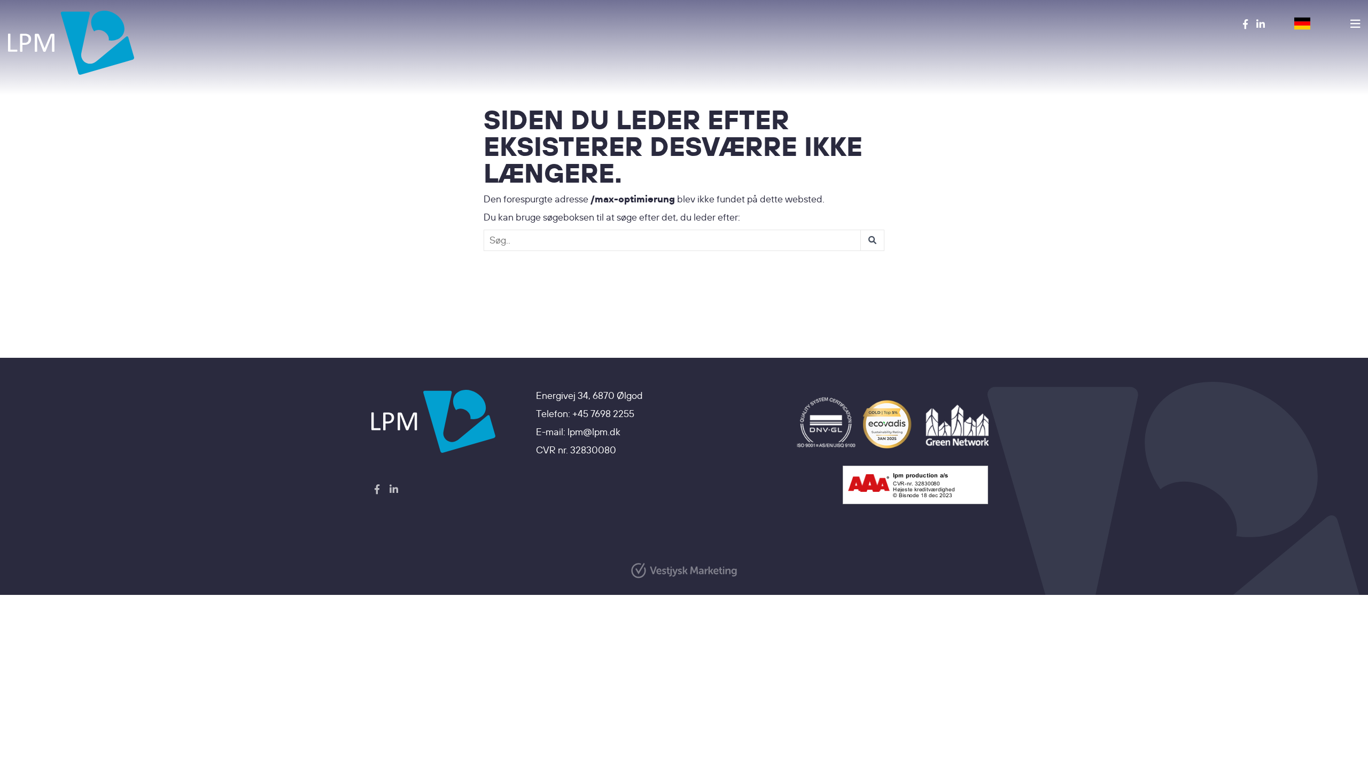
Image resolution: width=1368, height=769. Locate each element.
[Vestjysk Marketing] (684, 570)
